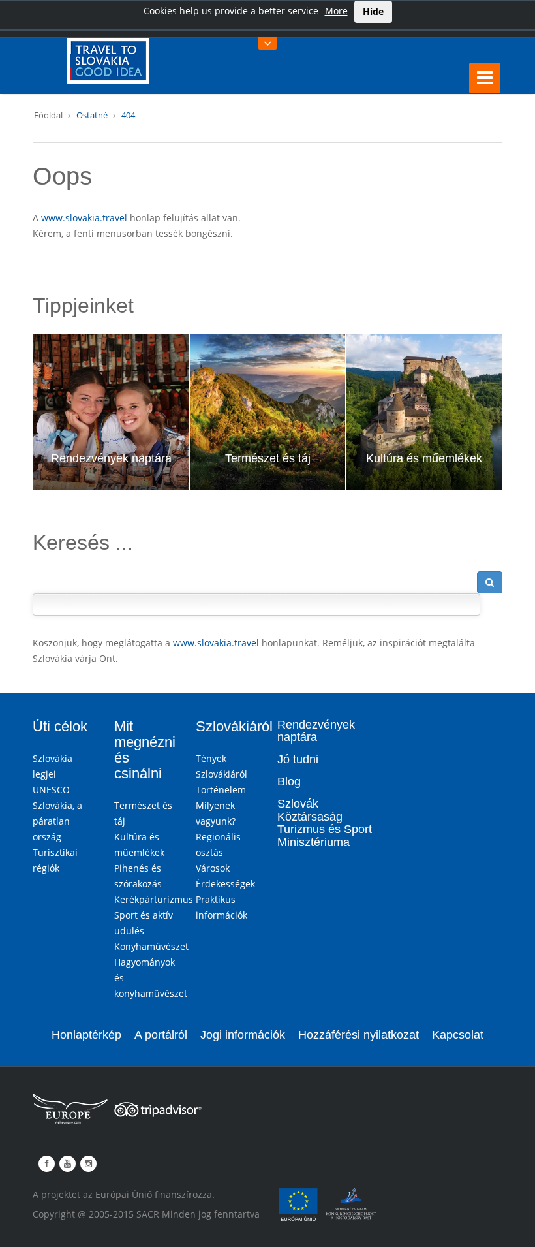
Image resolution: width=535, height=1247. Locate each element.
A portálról (160, 1034)
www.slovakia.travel (84, 218)
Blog (289, 781)
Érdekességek (225, 883)
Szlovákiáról (234, 726)
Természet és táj (268, 458)
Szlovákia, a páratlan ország (57, 821)
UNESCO (51, 789)
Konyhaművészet (151, 946)
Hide (373, 11)
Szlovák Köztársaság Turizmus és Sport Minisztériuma (324, 823)
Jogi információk (242, 1034)
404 (128, 115)
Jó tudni (297, 759)
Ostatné (92, 115)
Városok (213, 868)
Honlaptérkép (86, 1034)
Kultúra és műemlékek (424, 458)
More (336, 11)
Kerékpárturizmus (153, 899)
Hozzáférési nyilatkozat (358, 1034)
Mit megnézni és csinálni (145, 750)
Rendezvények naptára (111, 458)
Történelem (221, 789)
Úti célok (60, 726)
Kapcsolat (457, 1034)
